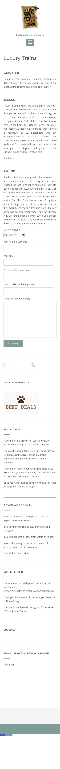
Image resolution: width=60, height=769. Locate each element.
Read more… (10, 158)
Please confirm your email (17, 270)
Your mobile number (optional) (19, 284)
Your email (9, 255)
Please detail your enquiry (17, 298)
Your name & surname (15, 241)
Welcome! (9, 664)
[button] (30, 42)
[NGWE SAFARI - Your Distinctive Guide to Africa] (30, 17)
